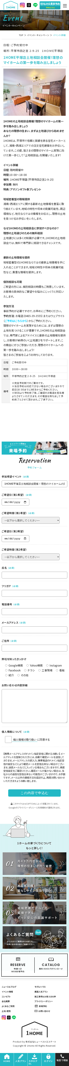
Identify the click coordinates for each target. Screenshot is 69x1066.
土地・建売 (6, 1011)
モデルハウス (40, 986)
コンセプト (6, 996)
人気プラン (20, 1061)
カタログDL (33, 1062)
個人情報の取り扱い (24, 739)
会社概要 (6, 1001)
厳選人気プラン (41, 991)
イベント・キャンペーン (38, 35)
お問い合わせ (44, 1011)
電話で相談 (62, 1060)
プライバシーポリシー (27, 807)
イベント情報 (7, 991)
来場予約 (43, 1006)
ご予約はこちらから (16, 321)
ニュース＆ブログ (9, 986)
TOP (21, 35)
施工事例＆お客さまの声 (45, 996)
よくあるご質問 (8, 1006)
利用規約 (42, 807)
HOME (6, 1061)
